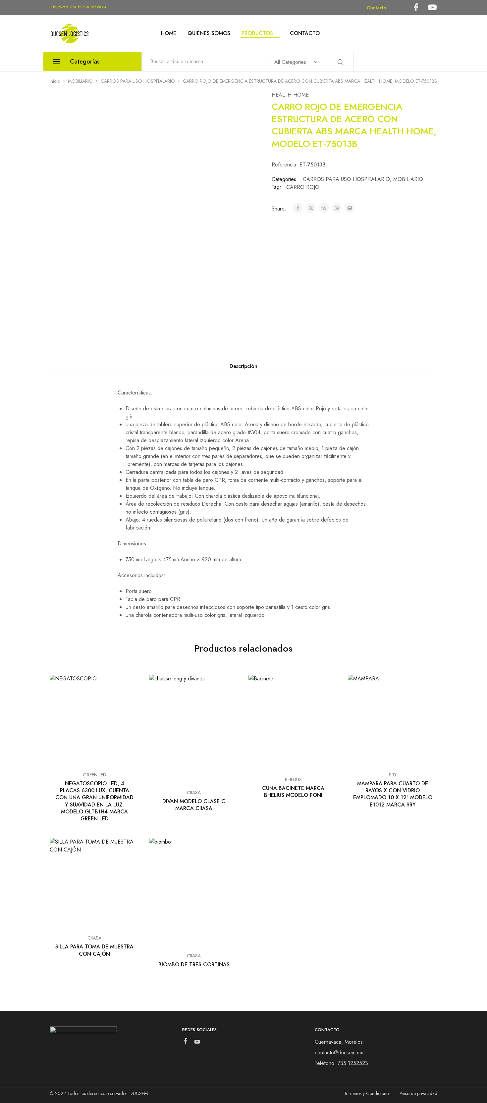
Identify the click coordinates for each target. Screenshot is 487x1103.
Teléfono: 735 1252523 (341, 1063)
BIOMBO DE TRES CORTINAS (194, 964)
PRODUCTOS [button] (257, 33)
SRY (393, 774)
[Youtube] (197, 1043)
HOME (168, 33)
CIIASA (194, 792)
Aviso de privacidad (418, 1093)
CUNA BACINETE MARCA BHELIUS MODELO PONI (293, 791)
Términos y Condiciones (367, 1093)
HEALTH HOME (290, 95)
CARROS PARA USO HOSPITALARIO (138, 81)
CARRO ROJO (302, 187)
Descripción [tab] (243, 366)
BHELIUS (293, 779)
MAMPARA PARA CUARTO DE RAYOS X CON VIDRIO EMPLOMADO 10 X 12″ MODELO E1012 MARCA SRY (392, 794)
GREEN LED (94, 774)
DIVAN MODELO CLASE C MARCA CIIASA (193, 805)
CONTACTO (305, 33)
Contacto (376, 7)
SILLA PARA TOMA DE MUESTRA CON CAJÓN (94, 950)
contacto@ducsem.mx (339, 1052)
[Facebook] (185, 1042)
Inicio (55, 81)
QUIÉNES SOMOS (209, 33)
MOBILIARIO (80, 81)
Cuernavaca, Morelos (339, 1042)
